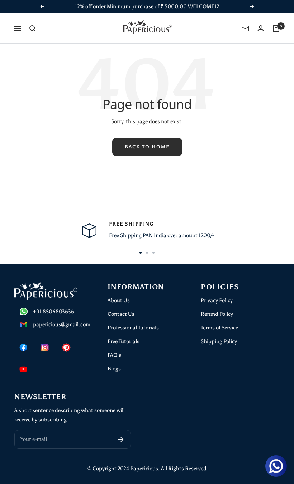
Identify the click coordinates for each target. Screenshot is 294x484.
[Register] (121, 439)
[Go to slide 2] (147, 253)
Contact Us (121, 314)
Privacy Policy (217, 300)
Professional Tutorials (133, 327)
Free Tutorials (123, 341)
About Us (119, 300)
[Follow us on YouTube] (23, 369)
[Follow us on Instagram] (45, 347)
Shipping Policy (219, 341)
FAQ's (114, 355)
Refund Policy (217, 314)
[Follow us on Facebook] (23, 347)
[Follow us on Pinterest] (66, 347)
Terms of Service (219, 327)
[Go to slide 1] (140, 253)
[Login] (260, 28)
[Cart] (276, 28)
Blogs (114, 368)
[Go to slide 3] (153, 253)
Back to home (147, 146)
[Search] (32, 28)
